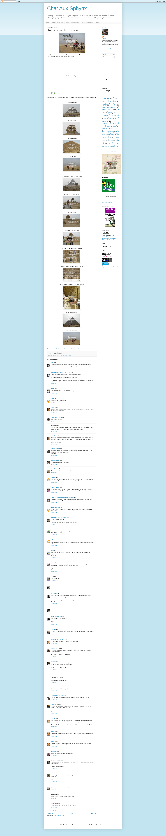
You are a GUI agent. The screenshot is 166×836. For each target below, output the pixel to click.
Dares (111, 106)
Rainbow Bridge (115, 128)
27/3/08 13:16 (54, 580)
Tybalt (52, 576)
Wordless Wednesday (108, 146)
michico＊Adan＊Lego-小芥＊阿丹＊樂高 (61, 372)
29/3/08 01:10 (54, 807)
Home (47, 22)
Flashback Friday (112, 112)
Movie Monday (115, 122)
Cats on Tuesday (111, 101)
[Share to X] (58, 353)
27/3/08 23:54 (54, 747)
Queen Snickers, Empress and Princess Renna (62, 497)
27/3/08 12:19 (54, 571)
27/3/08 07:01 (54, 402)
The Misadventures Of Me (57, 695)
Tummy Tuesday (109, 142)
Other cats (111, 125)
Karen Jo (53, 731)
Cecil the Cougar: (55, 487)
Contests (114, 104)
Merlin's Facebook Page (72, 22)
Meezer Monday (108, 118)
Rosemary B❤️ (55, 648)
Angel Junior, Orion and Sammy (58, 517)
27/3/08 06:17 (54, 394)
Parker (52, 388)
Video (117, 143)
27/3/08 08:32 (54, 444)
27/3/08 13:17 (54, 589)
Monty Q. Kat (54, 468)
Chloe (116, 103)
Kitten (105, 117)
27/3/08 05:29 (54, 368)
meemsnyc (54, 751)
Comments (106, 57)
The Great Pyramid (75, 348)
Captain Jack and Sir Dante (57, 539)
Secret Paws (110, 131)
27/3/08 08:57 (54, 455)
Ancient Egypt (82, 348)
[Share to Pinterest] (61, 353)
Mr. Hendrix (54, 593)
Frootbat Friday (106, 114)
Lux (52, 786)
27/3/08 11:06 (54, 524)
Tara (52, 773)
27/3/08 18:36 (54, 643)
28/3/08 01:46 (54, 781)
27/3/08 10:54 (54, 502)
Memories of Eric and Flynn (57, 639)
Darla (52, 398)
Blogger (103, 824)
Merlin (104, 122)
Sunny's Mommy (55, 460)
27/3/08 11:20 (54, 534)
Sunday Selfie (110, 134)
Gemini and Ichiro (55, 507)
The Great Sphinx (59, 348)
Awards (109, 97)
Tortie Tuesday (110, 140)
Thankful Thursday (113, 135)
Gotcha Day (116, 113)
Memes (114, 120)
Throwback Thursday (106, 137)
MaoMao (53, 661)
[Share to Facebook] (60, 353)
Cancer (111, 100)
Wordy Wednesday (105, 148)
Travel (69, 355)
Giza (65, 348)
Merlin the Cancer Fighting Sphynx (109, 81)
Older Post (93, 813)
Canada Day (104, 100)
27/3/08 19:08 (54, 656)
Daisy (52, 362)
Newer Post (50, 813)
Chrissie (53, 477)
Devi (115, 106)
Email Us (98, 22)
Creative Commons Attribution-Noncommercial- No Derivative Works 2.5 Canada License (109, 238)
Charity (111, 103)
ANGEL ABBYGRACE (56, 616)
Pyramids (68, 348)
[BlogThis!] (56, 353)
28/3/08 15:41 (54, 790)
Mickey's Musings (55, 448)
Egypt (51, 348)
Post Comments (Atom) (59, 815)
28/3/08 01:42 (54, 768)
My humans (53, 355)
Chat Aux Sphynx (67, 8)
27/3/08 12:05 (54, 557)
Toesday (111, 139)
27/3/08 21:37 (54, 699)
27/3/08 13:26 (54, 603)
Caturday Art (104, 103)
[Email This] (55, 353)
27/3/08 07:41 (54, 421)
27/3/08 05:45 (54, 383)
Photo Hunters (111, 126)
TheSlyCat (53, 629)
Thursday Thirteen (64, 355)
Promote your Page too (106, 84)
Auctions (103, 97)
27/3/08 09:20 (54, 464)
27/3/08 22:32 (54, 714)
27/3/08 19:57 (54, 682)
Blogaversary (114, 98)
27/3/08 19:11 (54, 669)
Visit (107, 202)
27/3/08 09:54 (54, 482)
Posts (105, 54)
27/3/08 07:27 (54, 412)
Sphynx (110, 133)
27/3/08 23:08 (54, 726)
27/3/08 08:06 (54, 431)
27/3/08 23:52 (54, 737)
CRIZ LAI (53, 718)
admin (52, 550)
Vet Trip (111, 143)
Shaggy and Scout (55, 608)
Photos (58, 355)
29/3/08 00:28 (54, 798)
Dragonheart (106, 109)
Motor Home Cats (55, 760)
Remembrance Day (107, 130)
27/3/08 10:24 (54, 492)
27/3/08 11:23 (54, 546)
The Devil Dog (54, 704)
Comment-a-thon (105, 104)
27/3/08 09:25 (54, 472)
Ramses (53, 407)
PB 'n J (52, 585)
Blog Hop (106, 98)
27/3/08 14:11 (54, 624)
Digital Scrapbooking (87, 22)
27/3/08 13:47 (54, 612)
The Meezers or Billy (56, 417)
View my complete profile (107, 48)
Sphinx (54, 348)
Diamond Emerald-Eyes (57, 529)
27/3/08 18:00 (54, 635)
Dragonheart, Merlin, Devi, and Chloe (110, 37)
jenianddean (54, 435)
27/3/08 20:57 (54, 691)
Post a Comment (53, 810)
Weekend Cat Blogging (110, 145)
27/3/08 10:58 (54, 513)
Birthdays (116, 97)
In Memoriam (115, 115)
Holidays (106, 115)
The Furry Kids (54, 562)
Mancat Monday (114, 117)
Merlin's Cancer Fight (57, 22)
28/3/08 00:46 (54, 755)
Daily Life (104, 106)
